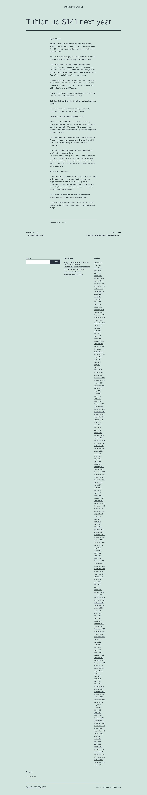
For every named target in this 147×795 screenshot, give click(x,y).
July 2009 (97, 422)
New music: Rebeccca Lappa (73, 274)
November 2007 (99, 474)
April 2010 (97, 398)
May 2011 (97, 365)
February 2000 (99, 718)
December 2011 (99, 346)
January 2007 (98, 501)
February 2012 (99, 341)
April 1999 (97, 744)
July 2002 (97, 642)
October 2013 (98, 289)
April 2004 (97, 587)
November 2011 (99, 349)
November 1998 (99, 757)
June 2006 (97, 519)
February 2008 (99, 467)
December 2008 (99, 440)
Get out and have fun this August (74, 269)
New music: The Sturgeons (72, 272)
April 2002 (97, 650)
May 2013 (97, 302)
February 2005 (99, 561)
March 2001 (98, 684)
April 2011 (97, 367)
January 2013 (98, 312)
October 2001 (98, 665)
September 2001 (99, 668)
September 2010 (99, 385)
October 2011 (98, 351)
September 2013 (99, 291)
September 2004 (99, 574)
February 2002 (99, 655)
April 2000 (97, 712)
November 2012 (99, 317)
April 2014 (97, 273)
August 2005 (98, 545)
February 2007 (99, 498)
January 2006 (98, 532)
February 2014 (99, 278)
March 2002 (98, 652)
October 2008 (99, 446)
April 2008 (97, 461)
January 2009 (98, 438)
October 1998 (98, 760)
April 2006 (97, 524)
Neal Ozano (56, 39)
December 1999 (99, 723)
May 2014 (97, 270)
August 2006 (98, 514)
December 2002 (99, 629)
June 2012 (97, 330)
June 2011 (97, 362)
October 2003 (99, 603)
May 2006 (97, 521)
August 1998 (98, 765)
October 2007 (98, 477)
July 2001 (97, 673)
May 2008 (97, 459)
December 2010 (99, 378)
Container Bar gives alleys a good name (77, 266)
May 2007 (97, 490)
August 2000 (98, 702)
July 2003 (97, 610)
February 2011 (98, 372)
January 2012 (98, 344)
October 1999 (98, 728)
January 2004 (98, 595)
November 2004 (99, 569)
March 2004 (98, 590)
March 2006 (98, 527)
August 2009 (98, 419)
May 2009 (97, 427)
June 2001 (97, 676)
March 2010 (98, 401)
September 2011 (99, 354)
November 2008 (99, 443)
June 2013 (97, 299)
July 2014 (97, 265)
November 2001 (99, 663)
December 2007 (99, 472)
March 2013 (98, 307)
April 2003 (97, 618)
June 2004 (97, 582)
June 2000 (97, 707)
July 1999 (97, 736)
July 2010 (97, 391)
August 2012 (98, 325)
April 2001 (97, 681)
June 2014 (97, 268)
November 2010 (99, 380)
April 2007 (97, 493)
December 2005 (99, 535)
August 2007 (98, 482)
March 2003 (98, 621)
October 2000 (99, 697)
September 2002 (99, 637)
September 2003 (99, 605)
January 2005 (98, 563)
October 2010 (98, 383)
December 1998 (99, 754)
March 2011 (98, 370)
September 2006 (99, 511)
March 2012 (98, 338)
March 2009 (98, 433)
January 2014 (98, 281)
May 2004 (97, 584)
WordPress (117, 787)
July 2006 (97, 516)
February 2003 (99, 623)
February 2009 (99, 435)
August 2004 (98, 576)
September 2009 (99, 417)
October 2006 (99, 508)
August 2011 (98, 357)
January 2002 (98, 658)
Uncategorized (31, 776)
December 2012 (99, 315)
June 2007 (97, 487)
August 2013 (98, 294)
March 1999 (98, 746)
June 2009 (97, 425)
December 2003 (99, 597)
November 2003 (99, 600)
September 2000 (99, 699)
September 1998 (99, 762)
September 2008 (99, 448)
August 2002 (98, 639)
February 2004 (99, 592)
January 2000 (98, 720)
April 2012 (97, 336)
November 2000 (99, 694)
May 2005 (97, 553)
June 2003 (97, 613)
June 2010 (97, 393)
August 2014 (98, 262)
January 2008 (98, 469)
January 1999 (98, 752)
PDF (97, 787)
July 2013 (97, 296)
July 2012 (97, 328)
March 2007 (98, 495)
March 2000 (98, 715)
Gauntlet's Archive (73, 7)
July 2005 (97, 548)
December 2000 (99, 692)
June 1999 (97, 739)
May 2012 (97, 333)
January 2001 (98, 689)
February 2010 (99, 404)
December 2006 (99, 503)
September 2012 (99, 323)
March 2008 (98, 464)
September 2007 (99, 480)
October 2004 (99, 571)
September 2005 (99, 542)
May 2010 (97, 396)
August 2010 (98, 388)
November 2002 (99, 631)
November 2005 (99, 537)
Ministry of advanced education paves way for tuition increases (76, 263)
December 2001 (99, 660)
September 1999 (99, 731)
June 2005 (97, 550)
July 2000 (97, 705)
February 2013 (99, 310)
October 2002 (99, 634)
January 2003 (98, 626)
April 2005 (97, 555)
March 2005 (98, 558)
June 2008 (97, 456)
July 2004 (97, 579)
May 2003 (97, 616)
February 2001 (99, 686)
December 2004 (99, 566)
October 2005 (99, 540)
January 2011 (98, 375)
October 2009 (99, 414)
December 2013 (99, 283)
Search (28, 258)
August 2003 (98, 608)
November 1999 (99, 726)
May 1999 (97, 741)
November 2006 (99, 506)
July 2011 (97, 359)
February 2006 (99, 529)
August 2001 (98, 671)
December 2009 (99, 409)
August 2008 (98, 451)
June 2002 (97, 644)
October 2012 (98, 320)
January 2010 (98, 406)
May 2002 (97, 647)
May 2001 (97, 678)
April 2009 (97, 430)
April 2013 (97, 304)
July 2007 (97, 485)
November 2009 (99, 412)
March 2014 (98, 276)
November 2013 (99, 286)
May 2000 (97, 710)
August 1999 (98, 733)
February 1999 (99, 749)
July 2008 (97, 453)
